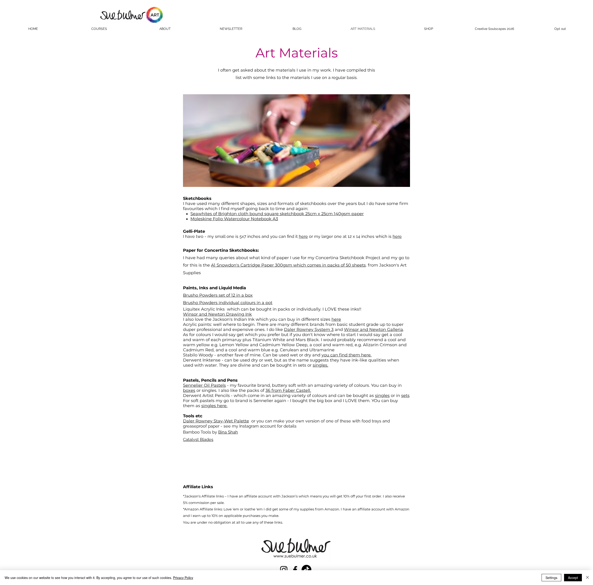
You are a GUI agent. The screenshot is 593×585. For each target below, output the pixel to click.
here (303, 236)
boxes (189, 390)
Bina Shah (228, 432)
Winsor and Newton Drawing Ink (217, 314)
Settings (551, 577)
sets (405, 395)
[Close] (587, 577)
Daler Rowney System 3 (309, 329)
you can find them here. (347, 355)
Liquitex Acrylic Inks (205, 309)
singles (382, 395)
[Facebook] (295, 570)
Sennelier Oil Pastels (204, 385)
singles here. (214, 405)
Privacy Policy (183, 577)
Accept (573, 577)
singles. (320, 365)
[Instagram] (284, 570)
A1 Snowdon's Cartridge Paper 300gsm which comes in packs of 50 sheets (288, 265)
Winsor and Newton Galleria (373, 329)
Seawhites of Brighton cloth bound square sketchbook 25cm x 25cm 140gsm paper (277, 213)
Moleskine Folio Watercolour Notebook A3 (234, 218)
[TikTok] (306, 570)
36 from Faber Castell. (288, 390)
